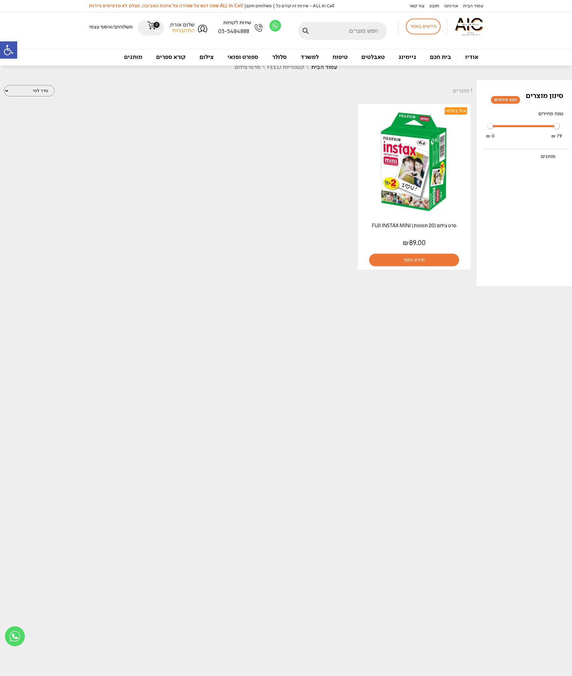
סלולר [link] (279, 57)
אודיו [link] (471, 57)
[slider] (490, 126)
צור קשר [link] (416, 6)
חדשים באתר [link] (423, 26)
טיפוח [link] (340, 57)
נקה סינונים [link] (505, 100)
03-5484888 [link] (233, 31)
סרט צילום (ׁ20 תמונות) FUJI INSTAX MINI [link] (414, 226)
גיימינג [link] (407, 57)
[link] (8, 50)
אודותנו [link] (451, 6)
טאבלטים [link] (373, 57)
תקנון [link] (434, 6)
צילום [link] (207, 57)
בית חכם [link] (440, 57)
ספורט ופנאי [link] (242, 57)
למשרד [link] (310, 57)
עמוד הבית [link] (473, 6)
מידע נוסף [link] (414, 260)
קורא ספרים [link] (171, 57)
